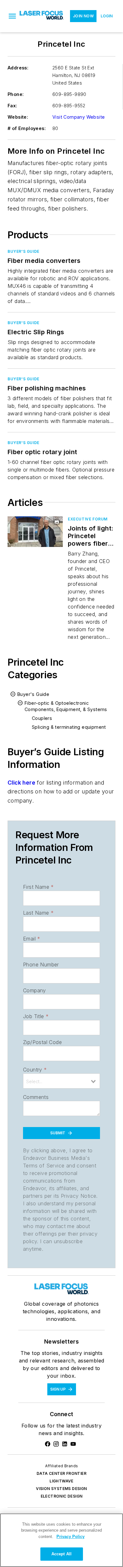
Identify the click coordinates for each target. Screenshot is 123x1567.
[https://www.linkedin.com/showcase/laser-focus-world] (65, 1444)
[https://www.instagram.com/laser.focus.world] (56, 1444)
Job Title (36, 1016)
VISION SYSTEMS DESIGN (61, 1488)
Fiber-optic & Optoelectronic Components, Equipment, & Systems (66, 706)
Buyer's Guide (23, 251)
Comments (36, 1097)
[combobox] (61, 1081)
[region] (61, 1540)
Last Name (38, 913)
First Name (38, 887)
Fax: (12, 105)
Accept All (61, 1554)
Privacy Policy (70, 1536)
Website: (18, 117)
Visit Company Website (78, 117)
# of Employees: (27, 128)
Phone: (16, 94)
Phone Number (41, 964)
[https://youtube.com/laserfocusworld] (73, 1444)
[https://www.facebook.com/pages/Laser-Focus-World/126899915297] (47, 1444)
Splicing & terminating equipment (69, 727)
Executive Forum (88, 519)
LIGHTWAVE (61, 1481)
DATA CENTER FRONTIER (61, 1473)
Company (34, 990)
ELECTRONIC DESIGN (62, 1496)
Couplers (42, 718)
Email (31, 938)
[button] (12, 16)
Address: (18, 67)
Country (35, 1069)
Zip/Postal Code (42, 1042)
